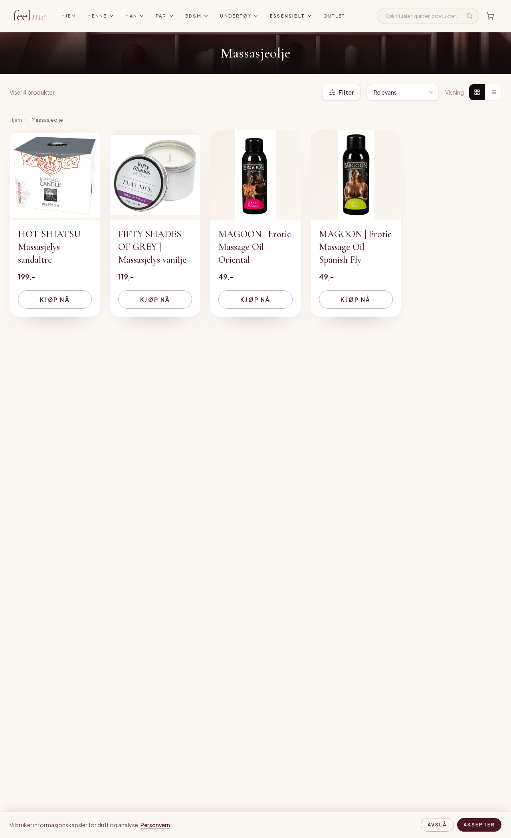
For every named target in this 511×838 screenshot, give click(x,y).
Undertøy (236, 15)
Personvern (155, 824)
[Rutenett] (477, 92)
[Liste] (493, 92)
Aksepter (479, 825)
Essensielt (287, 15)
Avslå (437, 825)
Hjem (69, 15)
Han (131, 15)
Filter (346, 92)
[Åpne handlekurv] (490, 16)
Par (161, 15)
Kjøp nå (55, 299)
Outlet (334, 15)
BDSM (193, 15)
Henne (97, 15)
